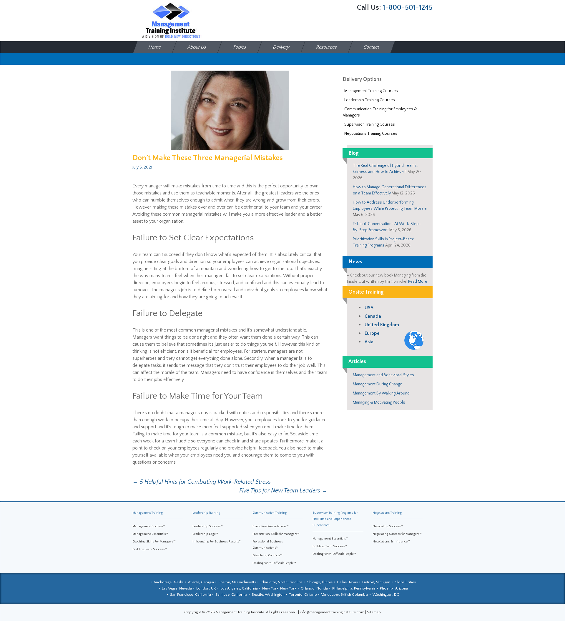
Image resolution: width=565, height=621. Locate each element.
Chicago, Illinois (320, 582)
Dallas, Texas (347, 582)
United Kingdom (382, 324)
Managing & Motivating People (379, 402)
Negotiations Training (387, 513)
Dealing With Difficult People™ (274, 563)
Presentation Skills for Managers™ (276, 534)
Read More (417, 281)
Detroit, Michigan (376, 582)
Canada (373, 316)
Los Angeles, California (239, 588)
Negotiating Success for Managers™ (397, 534)
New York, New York (279, 588)
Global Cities (405, 582)
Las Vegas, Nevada (177, 588)
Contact (371, 47)
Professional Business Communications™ (267, 545)
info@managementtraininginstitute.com (332, 612)
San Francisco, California (190, 594)
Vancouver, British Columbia (344, 594)
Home (155, 47)
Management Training (147, 513)
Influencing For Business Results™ (216, 541)
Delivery (281, 47)
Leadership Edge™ (205, 534)
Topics (239, 47)
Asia (369, 341)
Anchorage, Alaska (169, 582)
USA (369, 307)
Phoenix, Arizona (394, 588)
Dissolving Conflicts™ (267, 555)
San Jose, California (231, 594)
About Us (197, 47)
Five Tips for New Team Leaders (283, 490)
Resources (326, 47)
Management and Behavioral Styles (383, 375)
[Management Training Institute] (170, 20)
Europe (372, 333)
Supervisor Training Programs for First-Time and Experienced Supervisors (335, 519)
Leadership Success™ (207, 526)
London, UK (206, 588)
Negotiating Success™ (388, 526)
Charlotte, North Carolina (281, 582)
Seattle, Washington (268, 594)
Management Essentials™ (150, 534)
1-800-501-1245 (408, 7)
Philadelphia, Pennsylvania (353, 588)
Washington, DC (386, 594)
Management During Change (377, 384)
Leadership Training (206, 513)
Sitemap (374, 612)
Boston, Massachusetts (237, 582)
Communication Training (269, 513)
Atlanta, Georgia (201, 582)
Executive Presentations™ (270, 526)
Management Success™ (148, 526)
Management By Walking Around (381, 393)
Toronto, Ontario (303, 594)
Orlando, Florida (314, 588)
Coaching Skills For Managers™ (154, 541)
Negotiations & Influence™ (391, 541)
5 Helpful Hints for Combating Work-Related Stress (201, 482)
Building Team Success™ (149, 549)
